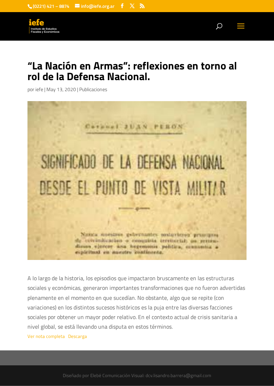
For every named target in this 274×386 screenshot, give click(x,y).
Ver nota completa (46, 336)
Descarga (77, 336)
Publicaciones (93, 89)
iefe (39, 89)
